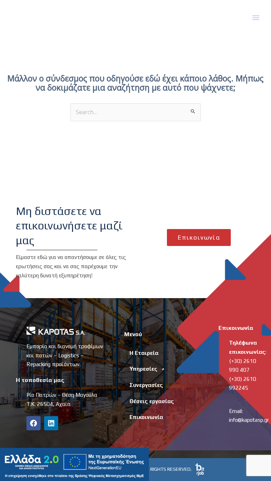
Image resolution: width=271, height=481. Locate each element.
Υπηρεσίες (143, 368)
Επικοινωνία (146, 417)
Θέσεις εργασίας (152, 401)
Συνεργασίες (146, 385)
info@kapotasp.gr (249, 420)
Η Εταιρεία (144, 353)
